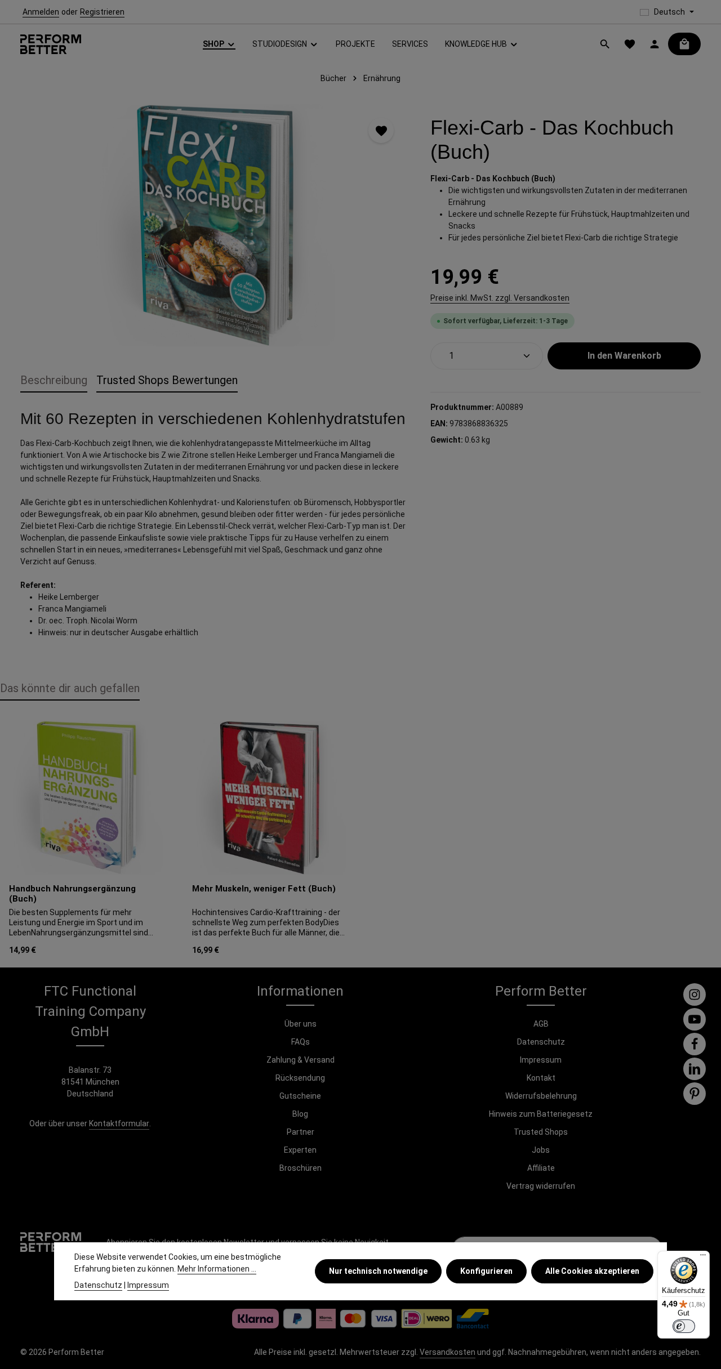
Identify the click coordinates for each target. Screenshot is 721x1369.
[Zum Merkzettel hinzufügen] (381, 130)
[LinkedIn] (694, 1069)
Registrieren (102, 11)
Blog (300, 1113)
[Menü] (703, 1257)
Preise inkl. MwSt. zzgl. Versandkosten (499, 297)
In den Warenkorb (624, 355)
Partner (300, 1131)
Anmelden (41, 11)
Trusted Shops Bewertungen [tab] (167, 380)
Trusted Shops (541, 1131)
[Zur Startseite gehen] (50, 44)
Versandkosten (447, 1352)
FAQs (300, 1041)
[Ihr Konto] (654, 44)
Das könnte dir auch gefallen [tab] (70, 688)
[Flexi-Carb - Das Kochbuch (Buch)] (213, 225)
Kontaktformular (119, 1123)
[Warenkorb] (684, 44)
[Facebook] (694, 1044)
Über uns (300, 1023)
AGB (541, 1023)
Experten (300, 1149)
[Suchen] (605, 44)
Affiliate (541, 1167)
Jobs (541, 1149)
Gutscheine (300, 1095)
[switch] (684, 1326)
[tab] (53, 381)
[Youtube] (694, 1019)
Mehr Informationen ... (216, 1268)
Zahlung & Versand (300, 1059)
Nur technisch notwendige (378, 1271)
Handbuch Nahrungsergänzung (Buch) (72, 894)
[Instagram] (694, 994)
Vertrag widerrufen (540, 1185)
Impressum (541, 1059)
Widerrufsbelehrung (541, 1095)
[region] (214, 225)
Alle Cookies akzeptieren (592, 1271)
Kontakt (541, 1077)
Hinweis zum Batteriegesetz (541, 1113)
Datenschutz (541, 1041)
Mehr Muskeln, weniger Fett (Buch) (264, 889)
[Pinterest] (694, 1093)
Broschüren (300, 1167)
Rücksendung (300, 1077)
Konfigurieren (486, 1271)
